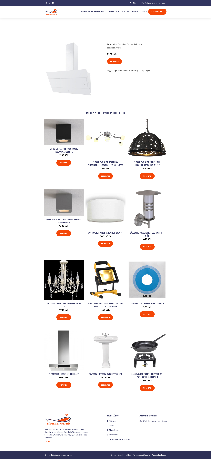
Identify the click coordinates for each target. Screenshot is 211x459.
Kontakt (120, 455)
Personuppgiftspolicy (142, 455)
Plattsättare (114, 430)
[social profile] (53, 3)
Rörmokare (113, 435)
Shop (144, 11)
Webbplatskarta (159, 455)
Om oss (125, 11)
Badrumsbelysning (65, 31)
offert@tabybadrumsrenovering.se (152, 3)
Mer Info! (114, 61)
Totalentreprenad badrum (120, 439)
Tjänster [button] (113, 11)
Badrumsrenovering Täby (93, 11)
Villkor (128, 455)
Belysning (51, 31)
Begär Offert (157, 12)
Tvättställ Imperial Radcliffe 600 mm (105, 374)
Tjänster (112, 421)
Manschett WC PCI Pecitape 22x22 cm (147, 303)
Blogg (135, 11)
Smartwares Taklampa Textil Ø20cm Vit (105, 232)
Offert (111, 425)
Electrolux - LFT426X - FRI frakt (64, 374)
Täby (134, 3)
